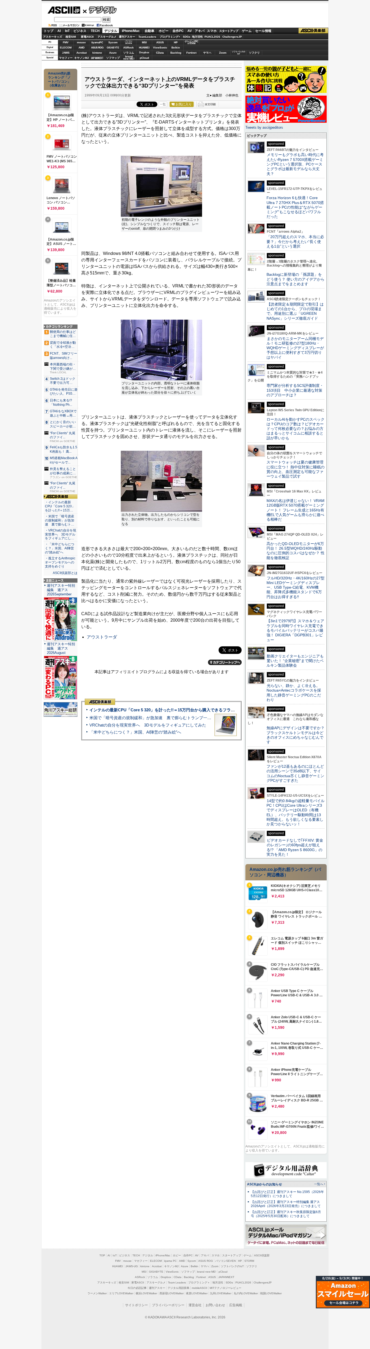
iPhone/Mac (131, 31)
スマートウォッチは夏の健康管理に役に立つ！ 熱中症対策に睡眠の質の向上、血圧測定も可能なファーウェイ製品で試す (295, 469)
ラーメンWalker (97, 1293)
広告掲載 (235, 1305)
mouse (81, 42)
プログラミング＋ (199, 1282)
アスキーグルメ (107, 36)
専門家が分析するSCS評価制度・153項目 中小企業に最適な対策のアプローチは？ (295, 390)
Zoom (222, 52)
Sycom (113, 42)
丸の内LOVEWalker (246, 1293)
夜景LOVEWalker (196, 1293)
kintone (97, 52)
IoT (67, 31)
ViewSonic (160, 47)
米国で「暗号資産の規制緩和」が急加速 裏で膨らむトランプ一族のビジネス (160, 717)
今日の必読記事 (137, 1287)
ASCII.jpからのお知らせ (264, 1184)
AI (59, 31)
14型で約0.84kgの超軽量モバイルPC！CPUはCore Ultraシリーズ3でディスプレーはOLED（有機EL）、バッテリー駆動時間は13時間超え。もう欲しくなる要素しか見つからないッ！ (295, 812)
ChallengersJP (232, 36)
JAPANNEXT (97, 58)
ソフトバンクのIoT (238, 53)
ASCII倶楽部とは (65, 573)
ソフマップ (113, 57)
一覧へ (318, 1184)
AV (189, 31)
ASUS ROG (97, 47)
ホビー (163, 31)
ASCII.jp (63, 10)
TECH (95, 31)
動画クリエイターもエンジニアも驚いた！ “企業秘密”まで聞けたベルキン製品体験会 (295, 661)
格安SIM (71, 36)
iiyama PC (170, 1260)
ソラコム (128, 52)
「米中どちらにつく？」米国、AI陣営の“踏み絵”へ (135, 732)
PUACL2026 (212, 36)
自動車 (149, 31)
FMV (66, 42)
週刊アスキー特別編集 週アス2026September (61, 589)
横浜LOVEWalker (146, 1293)
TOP (102, 1255)
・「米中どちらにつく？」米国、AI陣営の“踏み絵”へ (59, 548)
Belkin (175, 47)
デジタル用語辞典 (178, 1287)
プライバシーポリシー (168, 1305)
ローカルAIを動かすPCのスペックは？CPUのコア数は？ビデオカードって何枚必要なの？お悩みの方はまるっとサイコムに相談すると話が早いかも (295, 428)
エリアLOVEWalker (121, 1293)
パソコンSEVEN (128, 42)
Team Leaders (177, 1282)
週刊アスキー (127, 36)
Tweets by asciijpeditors (264, 127)
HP (176, 42)
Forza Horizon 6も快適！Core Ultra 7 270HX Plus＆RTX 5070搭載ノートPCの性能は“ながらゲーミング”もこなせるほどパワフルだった (295, 207)
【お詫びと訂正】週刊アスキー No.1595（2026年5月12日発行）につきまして (287, 1194)
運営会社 (195, 1305)
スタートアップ (228, 31)
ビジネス (79, 31)
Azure (113, 52)
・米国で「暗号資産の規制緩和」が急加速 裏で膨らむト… (59, 520)
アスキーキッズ (52, 36)
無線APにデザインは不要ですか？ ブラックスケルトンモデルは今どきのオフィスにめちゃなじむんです (297, 735)
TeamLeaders (147, 36)
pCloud (144, 57)
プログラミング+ (170, 36)
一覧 (163, 104)
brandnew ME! (128, 58)
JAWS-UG (131, 1266)
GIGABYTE (113, 47)
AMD (82, 47)
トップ (48, 31)
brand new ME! (206, 1271)
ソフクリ (254, 52)
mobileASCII (199, 1287)
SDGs (186, 36)
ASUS (160, 42)
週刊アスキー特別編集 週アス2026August (61, 648)
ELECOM (66, 47)
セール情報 (263, 31)
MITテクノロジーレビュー (225, 1287)
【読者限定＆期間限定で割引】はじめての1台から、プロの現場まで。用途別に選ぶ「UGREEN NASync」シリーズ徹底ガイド (295, 311)
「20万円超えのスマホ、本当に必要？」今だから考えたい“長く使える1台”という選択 (295, 241)
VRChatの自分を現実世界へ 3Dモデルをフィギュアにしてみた (147, 725)
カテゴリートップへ (225, 662)
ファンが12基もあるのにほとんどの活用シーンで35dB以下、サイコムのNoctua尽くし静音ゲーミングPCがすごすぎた (295, 773)
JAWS (66, 52)
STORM (249, 1260)
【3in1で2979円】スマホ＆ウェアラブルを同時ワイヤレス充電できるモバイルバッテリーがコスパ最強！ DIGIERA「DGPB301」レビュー (295, 630)
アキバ (200, 31)
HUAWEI (144, 47)
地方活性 (197, 36)
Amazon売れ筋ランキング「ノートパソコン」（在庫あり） (59, 79)
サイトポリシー (136, 1305)
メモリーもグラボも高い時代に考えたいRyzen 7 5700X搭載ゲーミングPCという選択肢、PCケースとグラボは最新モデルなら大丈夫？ (295, 164)
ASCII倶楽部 (313, 30)
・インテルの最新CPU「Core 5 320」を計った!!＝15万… (60, 506)
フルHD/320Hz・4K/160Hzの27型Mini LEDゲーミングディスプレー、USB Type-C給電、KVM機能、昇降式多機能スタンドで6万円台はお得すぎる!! (295, 587)
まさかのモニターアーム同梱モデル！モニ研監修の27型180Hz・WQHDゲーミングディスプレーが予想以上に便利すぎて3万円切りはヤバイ (295, 347)
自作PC (178, 31)
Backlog (175, 52)
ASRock (128, 47)
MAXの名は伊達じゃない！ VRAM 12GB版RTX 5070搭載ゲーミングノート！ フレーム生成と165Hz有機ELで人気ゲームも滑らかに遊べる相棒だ (295, 509)
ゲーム (247, 31)
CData (160, 52)
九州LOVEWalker (220, 1293)
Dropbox (144, 52)
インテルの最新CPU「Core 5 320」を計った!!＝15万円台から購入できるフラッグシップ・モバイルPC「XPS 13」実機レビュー (206, 710)
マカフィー (66, 57)
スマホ (212, 31)
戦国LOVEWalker (271, 1293)
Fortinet (191, 52)
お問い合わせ (215, 1305)
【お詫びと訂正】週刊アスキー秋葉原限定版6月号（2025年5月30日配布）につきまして (286, 1214)
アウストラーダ (102, 637)
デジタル (100, 10)
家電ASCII (87, 36)
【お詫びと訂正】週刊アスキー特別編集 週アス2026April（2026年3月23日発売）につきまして (286, 1204)
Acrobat (81, 52)
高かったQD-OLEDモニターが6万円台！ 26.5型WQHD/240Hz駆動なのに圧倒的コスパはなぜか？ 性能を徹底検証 (295, 550)
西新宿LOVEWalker (172, 1293)
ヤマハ (207, 52)
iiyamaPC (97, 42)
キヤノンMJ (81, 57)
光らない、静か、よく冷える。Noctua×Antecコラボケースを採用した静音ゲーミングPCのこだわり (294, 692)
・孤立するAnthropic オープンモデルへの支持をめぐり (60, 562)
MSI (144, 42)
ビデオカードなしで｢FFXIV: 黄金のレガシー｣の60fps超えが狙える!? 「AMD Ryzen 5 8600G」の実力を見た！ (295, 847)
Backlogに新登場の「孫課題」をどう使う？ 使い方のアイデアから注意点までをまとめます (295, 279)
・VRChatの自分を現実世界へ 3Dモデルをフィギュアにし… (60, 534)
